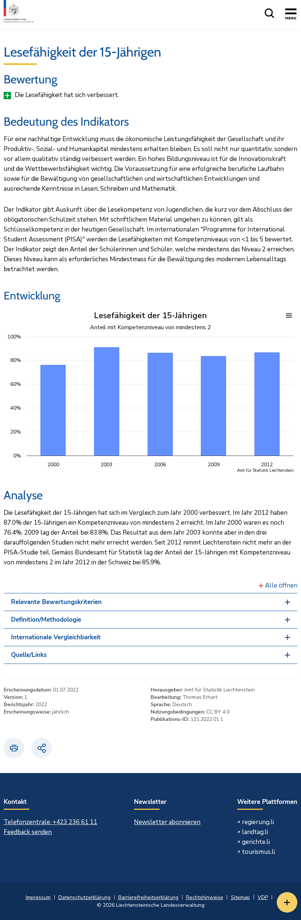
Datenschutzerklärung (84, 897)
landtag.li (255, 832)
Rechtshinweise (204, 897)
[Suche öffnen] (269, 13)
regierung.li (258, 822)
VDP (263, 897)
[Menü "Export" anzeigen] (289, 315)
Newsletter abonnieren (167, 822)
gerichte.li (256, 842)
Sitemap (240, 897)
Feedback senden (28, 832)
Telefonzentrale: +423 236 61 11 (50, 822)
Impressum (38, 897)
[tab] (150, 602)
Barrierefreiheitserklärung (148, 897)
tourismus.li (258, 852)
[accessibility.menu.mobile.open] (290, 15)
